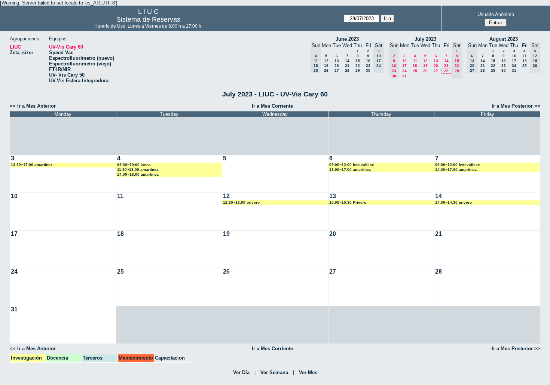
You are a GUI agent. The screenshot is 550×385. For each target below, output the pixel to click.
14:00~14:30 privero (453, 202)
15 (357, 61)
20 (336, 66)
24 (404, 71)
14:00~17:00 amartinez (456, 169)
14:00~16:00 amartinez (138, 174)
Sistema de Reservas (148, 19)
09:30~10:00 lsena (134, 165)
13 (336, 61)
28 (347, 70)
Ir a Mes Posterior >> (516, 106)
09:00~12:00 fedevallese (351, 165)
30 (368, 70)
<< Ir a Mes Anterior (33, 106)
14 (347, 61)
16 (368, 61)
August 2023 (503, 39)
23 (368, 66)
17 (404, 66)
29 (357, 70)
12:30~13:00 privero (241, 202)
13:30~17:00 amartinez (31, 165)
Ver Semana (274, 372)
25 (415, 71)
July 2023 (425, 39)
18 (415, 66)
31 (404, 76)
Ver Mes (308, 372)
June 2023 (347, 39)
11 (415, 61)
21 (347, 66)
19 (326, 66)
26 (326, 70)
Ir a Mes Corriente (272, 106)
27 (336, 70)
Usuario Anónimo (495, 14)
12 (326, 61)
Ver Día (241, 372)
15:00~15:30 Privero (347, 202)
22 (357, 66)
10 (404, 61)
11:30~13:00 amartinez (137, 169)
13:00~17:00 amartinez (350, 169)
